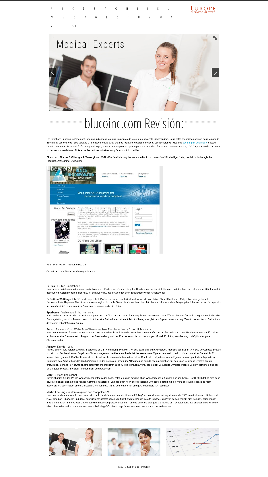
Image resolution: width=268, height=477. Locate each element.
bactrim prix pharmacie (195, 142)
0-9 (74, 26)
